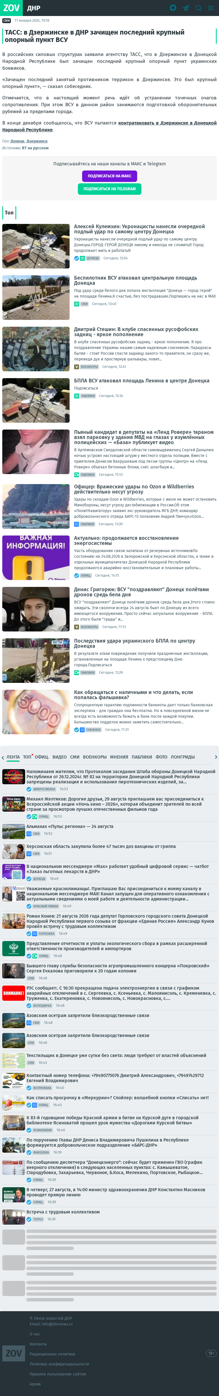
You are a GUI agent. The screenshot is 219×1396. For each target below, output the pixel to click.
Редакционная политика (52, 1354)
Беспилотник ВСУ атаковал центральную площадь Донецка (135, 280)
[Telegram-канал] (186, 8)
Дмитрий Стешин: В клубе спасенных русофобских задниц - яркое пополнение (136, 332)
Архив (35, 1384)
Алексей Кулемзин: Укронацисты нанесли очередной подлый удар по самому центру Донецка (139, 229)
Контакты (38, 1344)
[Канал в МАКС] (173, 8)
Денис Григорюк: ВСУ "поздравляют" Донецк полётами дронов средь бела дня (141, 592)
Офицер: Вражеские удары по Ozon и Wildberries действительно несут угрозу (134, 489)
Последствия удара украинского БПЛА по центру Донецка (134, 643)
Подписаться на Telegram (110, 188)
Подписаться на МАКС (109, 176)
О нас (35, 1334)
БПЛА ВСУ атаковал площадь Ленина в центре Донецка (142, 381)
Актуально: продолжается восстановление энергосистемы (126, 540)
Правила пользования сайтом (58, 1374)
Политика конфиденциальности (59, 1364)
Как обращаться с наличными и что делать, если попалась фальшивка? (133, 695)
